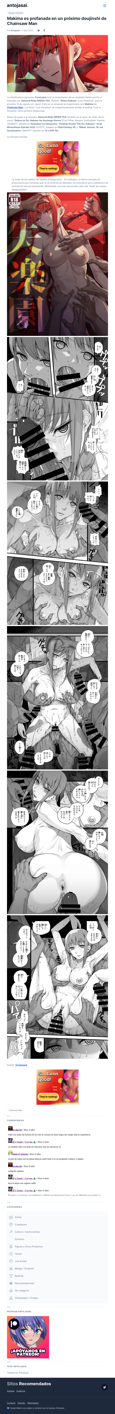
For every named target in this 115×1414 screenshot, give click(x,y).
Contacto (11, 1403)
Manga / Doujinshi (16, 13)
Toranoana (21, 1065)
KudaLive (21, 1391)
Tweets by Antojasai (17, 1372)
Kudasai (10, 1391)
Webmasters (33, 1403)
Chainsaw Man (15, 107)
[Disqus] (57, 1160)
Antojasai (15, 30)
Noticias (21, 1403)
